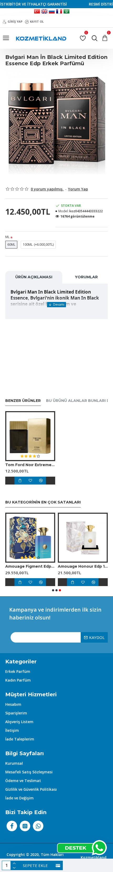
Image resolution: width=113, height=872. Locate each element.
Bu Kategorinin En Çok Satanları (43, 502)
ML (7, 237)
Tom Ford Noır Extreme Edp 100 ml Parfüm (30, 464)
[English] (44, 12)
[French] (59, 12)
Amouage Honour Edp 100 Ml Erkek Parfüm (83, 566)
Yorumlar (86, 277)
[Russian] (52, 12)
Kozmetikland (93, 857)
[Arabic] (66, 12)
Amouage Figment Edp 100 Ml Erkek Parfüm (30, 566)
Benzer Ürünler (23, 401)
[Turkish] (37, 12)
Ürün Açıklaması (33, 277)
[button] (53, 590)
